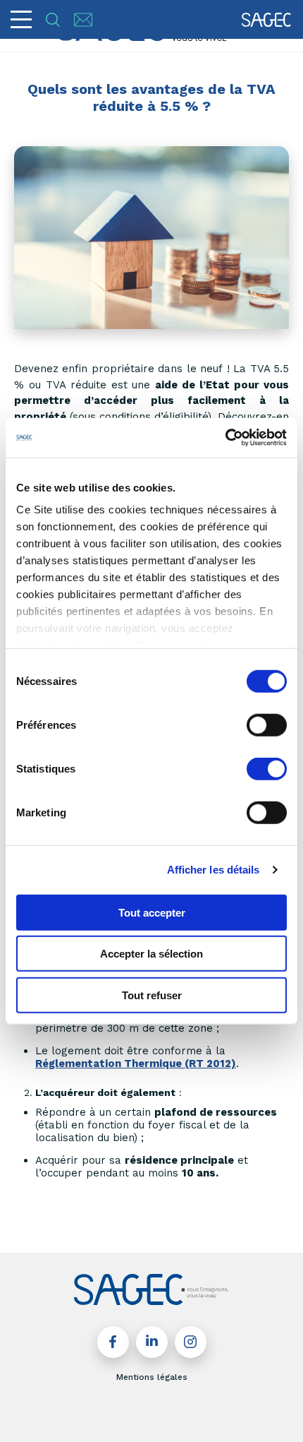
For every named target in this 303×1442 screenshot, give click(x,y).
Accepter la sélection (151, 954)
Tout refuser (152, 995)
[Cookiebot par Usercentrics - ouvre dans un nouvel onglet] (225, 438)
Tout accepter (151, 912)
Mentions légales (151, 1377)
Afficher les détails (213, 870)
